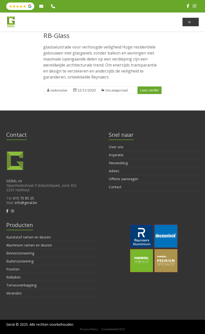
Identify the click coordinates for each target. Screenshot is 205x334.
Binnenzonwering (20, 253)
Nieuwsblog (118, 162)
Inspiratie (116, 154)
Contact (115, 186)
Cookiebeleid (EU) (113, 329)
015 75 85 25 (53, 6)
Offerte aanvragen (123, 178)
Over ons (116, 146)
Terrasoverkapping (21, 285)
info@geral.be (42, 6)
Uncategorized (116, 90)
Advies (114, 170)
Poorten (13, 269)
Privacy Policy (89, 329)
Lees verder (149, 90)
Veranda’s (14, 293)
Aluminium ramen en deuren (29, 245)
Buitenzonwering (20, 261)
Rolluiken (13, 277)
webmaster (59, 90)
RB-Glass (56, 35)
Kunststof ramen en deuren (28, 237)
